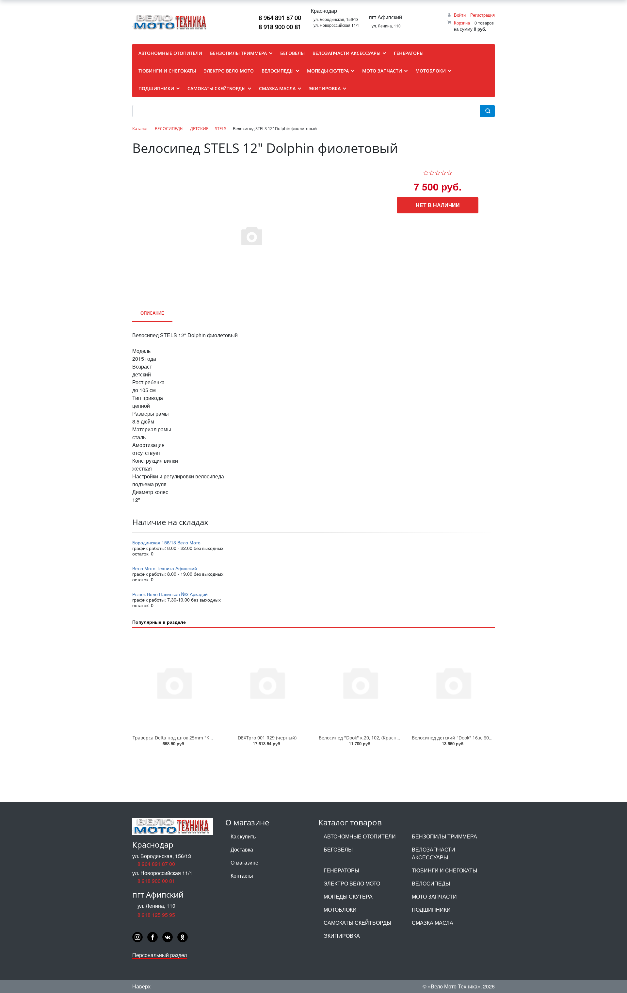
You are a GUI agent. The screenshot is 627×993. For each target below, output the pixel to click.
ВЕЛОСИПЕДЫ (431, 883)
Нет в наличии (438, 205)
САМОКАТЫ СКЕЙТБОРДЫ (357, 922)
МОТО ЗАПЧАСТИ (434, 896)
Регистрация (482, 15)
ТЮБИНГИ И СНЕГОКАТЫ (444, 870)
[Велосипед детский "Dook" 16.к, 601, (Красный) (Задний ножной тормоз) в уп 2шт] (453, 682)
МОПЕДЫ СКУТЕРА (348, 896)
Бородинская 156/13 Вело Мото (166, 542)
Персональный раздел (159, 955)
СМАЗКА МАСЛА (432, 922)
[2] (431, 171)
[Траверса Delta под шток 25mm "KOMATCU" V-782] (174, 682)
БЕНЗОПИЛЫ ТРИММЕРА (444, 836)
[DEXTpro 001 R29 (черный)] (267, 682)
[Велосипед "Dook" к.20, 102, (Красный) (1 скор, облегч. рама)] (360, 682)
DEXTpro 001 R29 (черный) (267, 738)
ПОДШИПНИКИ (431, 909)
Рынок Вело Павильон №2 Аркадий (170, 593)
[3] (437, 171)
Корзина (462, 23)
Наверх (141, 986)
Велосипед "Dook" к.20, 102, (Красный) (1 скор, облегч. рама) (386, 738)
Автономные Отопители (360, 836)
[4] (443, 171)
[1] (426, 171)
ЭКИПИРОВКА (342, 935)
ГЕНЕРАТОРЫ (341, 870)
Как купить (243, 836)
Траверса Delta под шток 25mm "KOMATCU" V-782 (188, 738)
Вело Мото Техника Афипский (164, 568)
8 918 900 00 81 (280, 27)
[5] (449, 171)
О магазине (244, 862)
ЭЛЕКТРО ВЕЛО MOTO (352, 883)
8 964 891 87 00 (280, 18)
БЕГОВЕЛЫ (338, 849)
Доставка (242, 849)
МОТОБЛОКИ (340, 909)
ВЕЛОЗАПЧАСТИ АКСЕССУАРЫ (433, 853)
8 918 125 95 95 (156, 915)
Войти (460, 15)
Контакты (242, 875)
